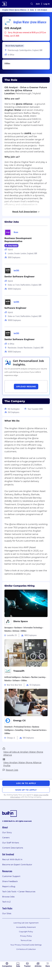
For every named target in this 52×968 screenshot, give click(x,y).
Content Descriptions (12, 848)
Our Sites (6, 913)
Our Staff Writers (10, 842)
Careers (6, 837)
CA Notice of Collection (26, 949)
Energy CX (19, 720)
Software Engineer (15, 308)
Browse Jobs (8, 896)
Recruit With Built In (12, 859)
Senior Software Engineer (19, 276)
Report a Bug (8, 886)
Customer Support (11, 876)
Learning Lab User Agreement (26, 923)
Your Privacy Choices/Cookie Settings (26, 945)
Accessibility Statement (26, 927)
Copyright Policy (26, 932)
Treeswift (18, 671)
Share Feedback (10, 881)
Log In (47, 4)
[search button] (32, 4)
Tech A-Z (6, 902)
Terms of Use (26, 940)
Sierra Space (20, 621)
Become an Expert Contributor (17, 864)
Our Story (7, 832)
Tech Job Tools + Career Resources (18, 891)
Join (38, 4)
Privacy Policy (26, 936)
